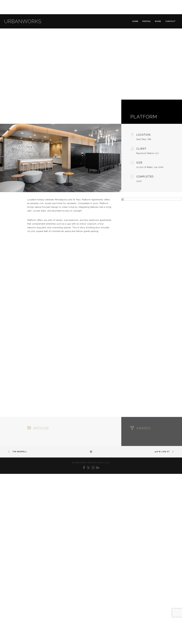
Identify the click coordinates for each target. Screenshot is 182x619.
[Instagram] (93, 467)
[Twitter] (88, 467)
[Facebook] (84, 467)
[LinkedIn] (97, 467)
